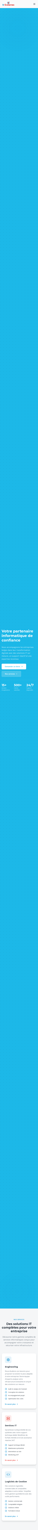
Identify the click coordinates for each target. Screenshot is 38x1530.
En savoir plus (10, 1404)
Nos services (10, 674)
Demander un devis (12, 666)
